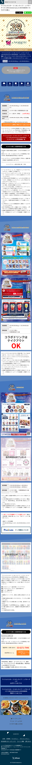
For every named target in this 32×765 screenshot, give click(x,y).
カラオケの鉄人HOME (16, 724)
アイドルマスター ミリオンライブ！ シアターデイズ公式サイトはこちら (16, 681)
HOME (3, 738)
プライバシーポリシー (25, 738)
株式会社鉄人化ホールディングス (8, 741)
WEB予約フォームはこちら (23, 652)
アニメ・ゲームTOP (16, 721)
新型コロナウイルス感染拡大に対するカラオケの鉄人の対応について (16, 71)
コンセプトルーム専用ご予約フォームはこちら (16, 124)
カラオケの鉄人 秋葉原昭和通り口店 (16, 146)
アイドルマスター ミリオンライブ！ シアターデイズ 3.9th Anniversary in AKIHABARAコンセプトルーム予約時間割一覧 (16, 137)
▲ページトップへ (16, 718)
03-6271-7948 (23, 647)
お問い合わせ (28, 741)
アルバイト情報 (20, 741)
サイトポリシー (15, 738)
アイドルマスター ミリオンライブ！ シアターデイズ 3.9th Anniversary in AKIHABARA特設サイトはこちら (16, 691)
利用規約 (8, 738)
